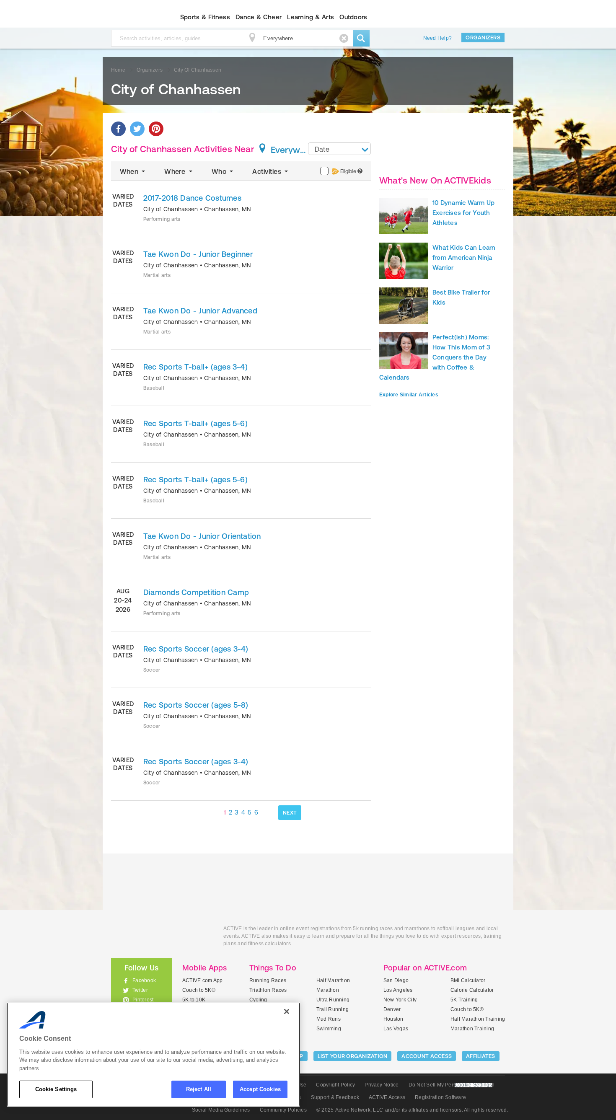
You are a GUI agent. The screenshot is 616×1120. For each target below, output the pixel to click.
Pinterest (142, 1000)
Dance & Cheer (259, 17)
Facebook (144, 980)
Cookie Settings (56, 1089)
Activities (267, 171)
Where (175, 171)
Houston (393, 1019)
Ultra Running (332, 1000)
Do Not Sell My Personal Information (451, 1085)
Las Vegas (395, 1029)
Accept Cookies (260, 1089)
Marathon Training (472, 1029)
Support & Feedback (335, 1097)
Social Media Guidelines (221, 1110)
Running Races (267, 980)
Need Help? (437, 38)
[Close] (286, 1011)
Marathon (327, 990)
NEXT (290, 813)
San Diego (396, 980)
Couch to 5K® (198, 990)
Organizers (483, 37)
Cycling (258, 1000)
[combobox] (339, 148)
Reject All (198, 1089)
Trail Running (332, 1009)
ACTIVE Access (387, 1097)
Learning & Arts (310, 17)
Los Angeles (398, 990)
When (130, 171)
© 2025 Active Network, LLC (349, 1110)
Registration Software (440, 1097)
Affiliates (480, 1056)
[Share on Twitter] (137, 129)
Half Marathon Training (477, 1019)
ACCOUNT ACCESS (426, 1056)
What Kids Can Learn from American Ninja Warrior (464, 257)
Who (220, 171)
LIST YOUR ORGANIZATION (353, 1056)
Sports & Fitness (205, 17)
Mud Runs (328, 1019)
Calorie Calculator (472, 990)
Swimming (328, 1029)
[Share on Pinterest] (156, 129)
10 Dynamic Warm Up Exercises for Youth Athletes (463, 212)
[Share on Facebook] (118, 129)
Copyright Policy (335, 1085)
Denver (392, 1009)
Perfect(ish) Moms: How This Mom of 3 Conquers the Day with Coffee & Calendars (434, 357)
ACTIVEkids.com (134, 17)
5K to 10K (193, 1000)
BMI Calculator (467, 980)
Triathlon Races (268, 990)
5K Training (464, 1000)
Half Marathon (333, 980)
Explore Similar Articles (408, 395)
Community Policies (283, 1110)
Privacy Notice (382, 1085)
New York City (400, 1000)
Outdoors (353, 17)
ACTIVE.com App (202, 980)
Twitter (140, 990)
